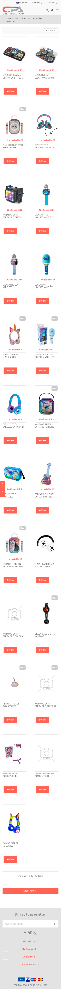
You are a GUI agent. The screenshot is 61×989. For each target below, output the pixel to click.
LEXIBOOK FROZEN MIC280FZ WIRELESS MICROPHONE (44, 357)
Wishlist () (38, 3)
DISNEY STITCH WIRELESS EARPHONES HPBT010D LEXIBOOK (13, 426)
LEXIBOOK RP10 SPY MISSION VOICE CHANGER (44, 775)
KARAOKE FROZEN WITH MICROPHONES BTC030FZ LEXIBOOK (13, 566)
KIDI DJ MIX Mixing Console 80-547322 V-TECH (13, 77)
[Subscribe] (55, 923)
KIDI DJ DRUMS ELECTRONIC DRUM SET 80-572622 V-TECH (46, 77)
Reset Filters (30, 890)
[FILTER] (2, 494)
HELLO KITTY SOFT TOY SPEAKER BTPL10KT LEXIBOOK (13, 706)
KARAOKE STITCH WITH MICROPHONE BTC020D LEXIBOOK (44, 426)
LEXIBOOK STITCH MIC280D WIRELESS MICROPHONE (44, 287)
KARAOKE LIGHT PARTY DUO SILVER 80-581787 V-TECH (46, 706)
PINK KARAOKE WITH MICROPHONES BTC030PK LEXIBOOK (13, 147)
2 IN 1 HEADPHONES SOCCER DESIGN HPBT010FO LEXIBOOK (46, 566)
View (11, 91)
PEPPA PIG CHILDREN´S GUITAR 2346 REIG (45, 495)
